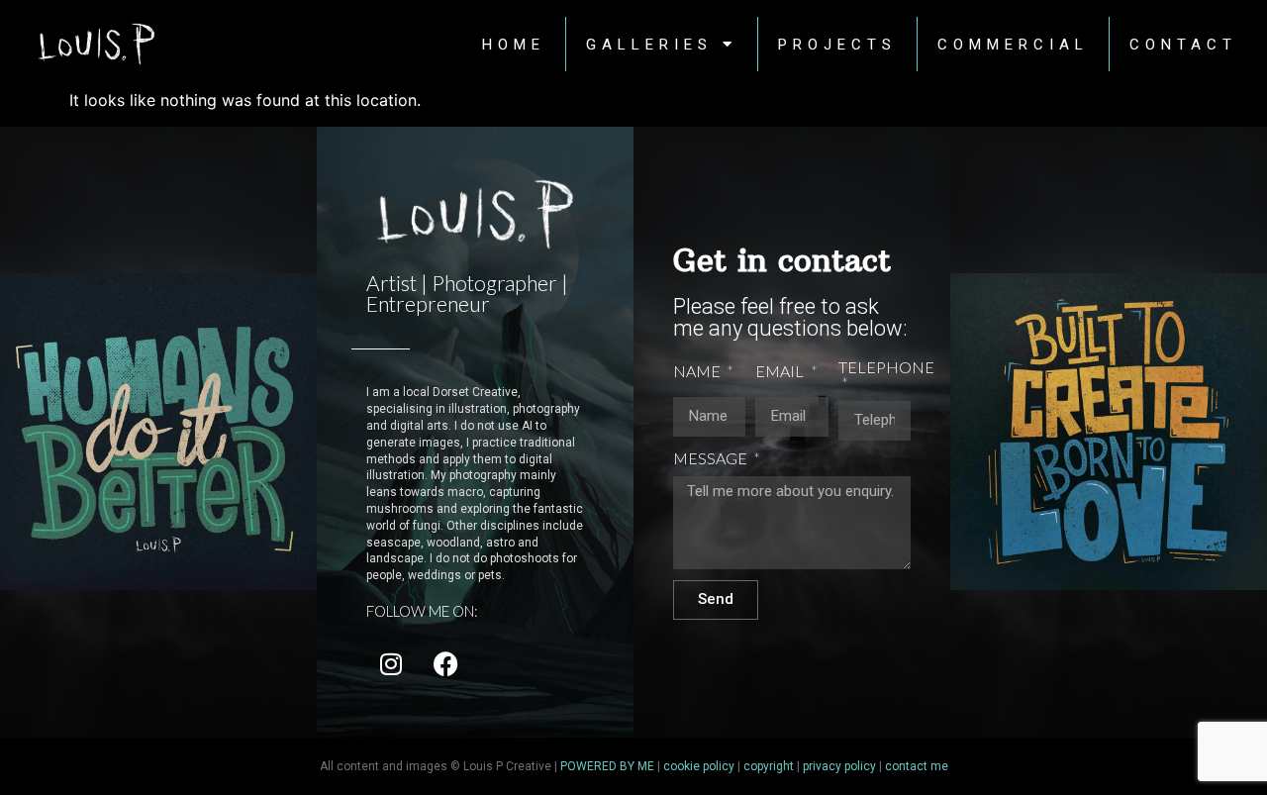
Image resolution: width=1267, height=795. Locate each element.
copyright (768, 766)
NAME (698, 371)
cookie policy (698, 766)
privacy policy (839, 766)
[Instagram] (391, 663)
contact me (916, 766)
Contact (1183, 44)
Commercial (1013, 44)
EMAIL (781, 371)
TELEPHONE (886, 367)
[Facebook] (445, 663)
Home (513, 44)
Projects (837, 44)
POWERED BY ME (607, 766)
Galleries (649, 44)
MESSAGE (711, 458)
